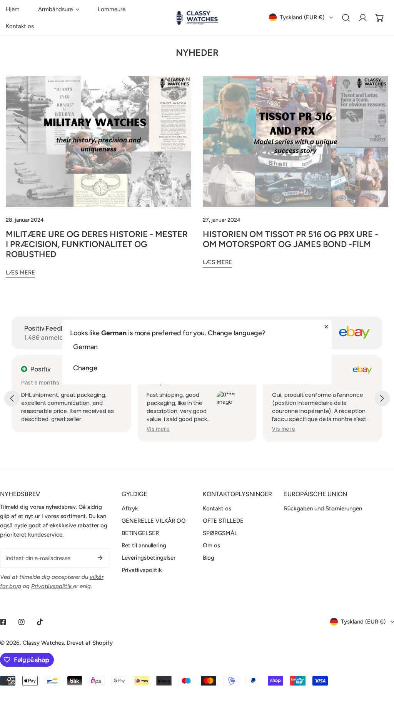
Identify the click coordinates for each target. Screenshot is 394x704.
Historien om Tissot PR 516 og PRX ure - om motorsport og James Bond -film (290, 239)
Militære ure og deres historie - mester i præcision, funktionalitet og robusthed (97, 244)
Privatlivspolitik (142, 570)
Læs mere (20, 272)
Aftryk (130, 508)
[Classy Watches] (197, 18)
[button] (58, 9)
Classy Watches (43, 642)
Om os (211, 545)
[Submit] (100, 557)
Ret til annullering (144, 545)
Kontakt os (217, 508)
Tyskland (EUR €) (302, 17)
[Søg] (345, 17)
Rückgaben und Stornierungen (323, 508)
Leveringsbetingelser (148, 557)
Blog (208, 557)
